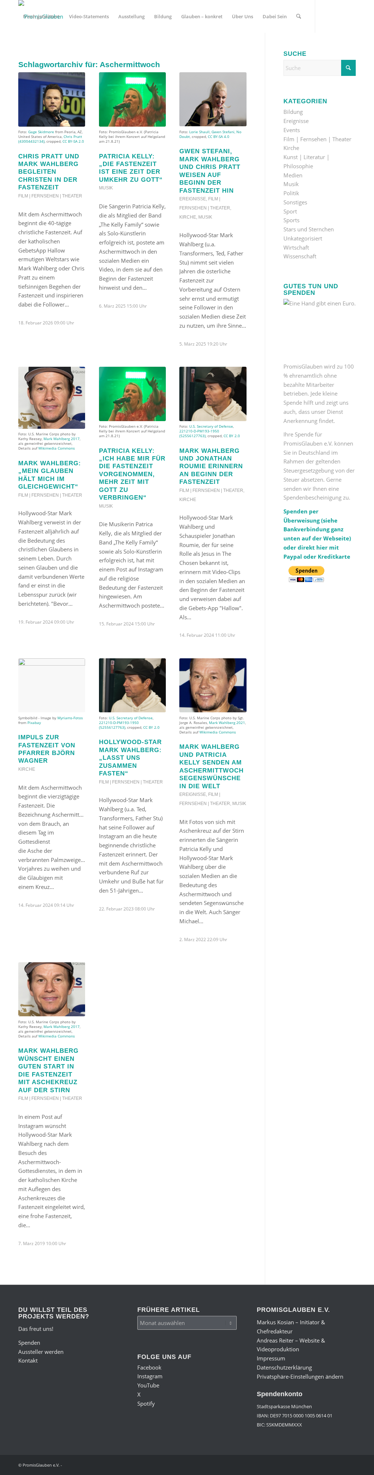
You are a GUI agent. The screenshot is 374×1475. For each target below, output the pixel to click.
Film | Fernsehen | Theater (50, 196)
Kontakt (28, 1360)
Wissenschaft (299, 256)
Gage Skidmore (41, 131)
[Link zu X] (53, 48)
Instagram (150, 1376)
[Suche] (298, 16)
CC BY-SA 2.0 (73, 141)
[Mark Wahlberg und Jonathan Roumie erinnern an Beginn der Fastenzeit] (212, 394)
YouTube (148, 1385)
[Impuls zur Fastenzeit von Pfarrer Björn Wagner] (51, 685)
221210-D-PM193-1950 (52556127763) (199, 433)
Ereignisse (192, 198)
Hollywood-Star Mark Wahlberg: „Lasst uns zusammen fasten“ (130, 758)
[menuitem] (41, 16)
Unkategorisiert (302, 238)
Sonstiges (295, 202)
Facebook (149, 1367)
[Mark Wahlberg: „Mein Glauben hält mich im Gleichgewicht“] (51, 398)
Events (291, 130)
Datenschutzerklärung (284, 1367)
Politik (291, 193)
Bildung (293, 111)
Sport (290, 211)
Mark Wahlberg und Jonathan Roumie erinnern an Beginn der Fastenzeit (211, 466)
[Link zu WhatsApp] (64, 48)
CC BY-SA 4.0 (218, 136)
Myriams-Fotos (70, 717)
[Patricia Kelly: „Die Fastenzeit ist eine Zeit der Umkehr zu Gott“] (132, 99)
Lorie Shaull (199, 131)
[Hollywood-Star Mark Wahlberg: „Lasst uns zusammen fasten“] (132, 685)
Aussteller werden (41, 1351)
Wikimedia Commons (56, 448)
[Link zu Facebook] (20, 48)
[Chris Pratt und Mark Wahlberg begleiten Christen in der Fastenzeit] (51, 99)
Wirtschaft (296, 247)
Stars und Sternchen (308, 229)
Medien (292, 175)
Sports (291, 220)
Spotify (146, 1403)
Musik (106, 187)
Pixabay (34, 722)
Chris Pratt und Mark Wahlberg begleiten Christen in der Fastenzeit (48, 172)
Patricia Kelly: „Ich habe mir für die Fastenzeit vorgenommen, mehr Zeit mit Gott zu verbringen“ (132, 474)
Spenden (29, 1342)
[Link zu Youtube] (42, 48)
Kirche (187, 217)
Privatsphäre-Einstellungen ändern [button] (300, 1376)
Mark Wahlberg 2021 (227, 722)
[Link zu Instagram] (31, 48)
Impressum (271, 1358)
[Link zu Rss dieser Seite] (75, 48)
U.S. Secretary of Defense (211, 426)
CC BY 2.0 (232, 435)
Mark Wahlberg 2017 (61, 438)
